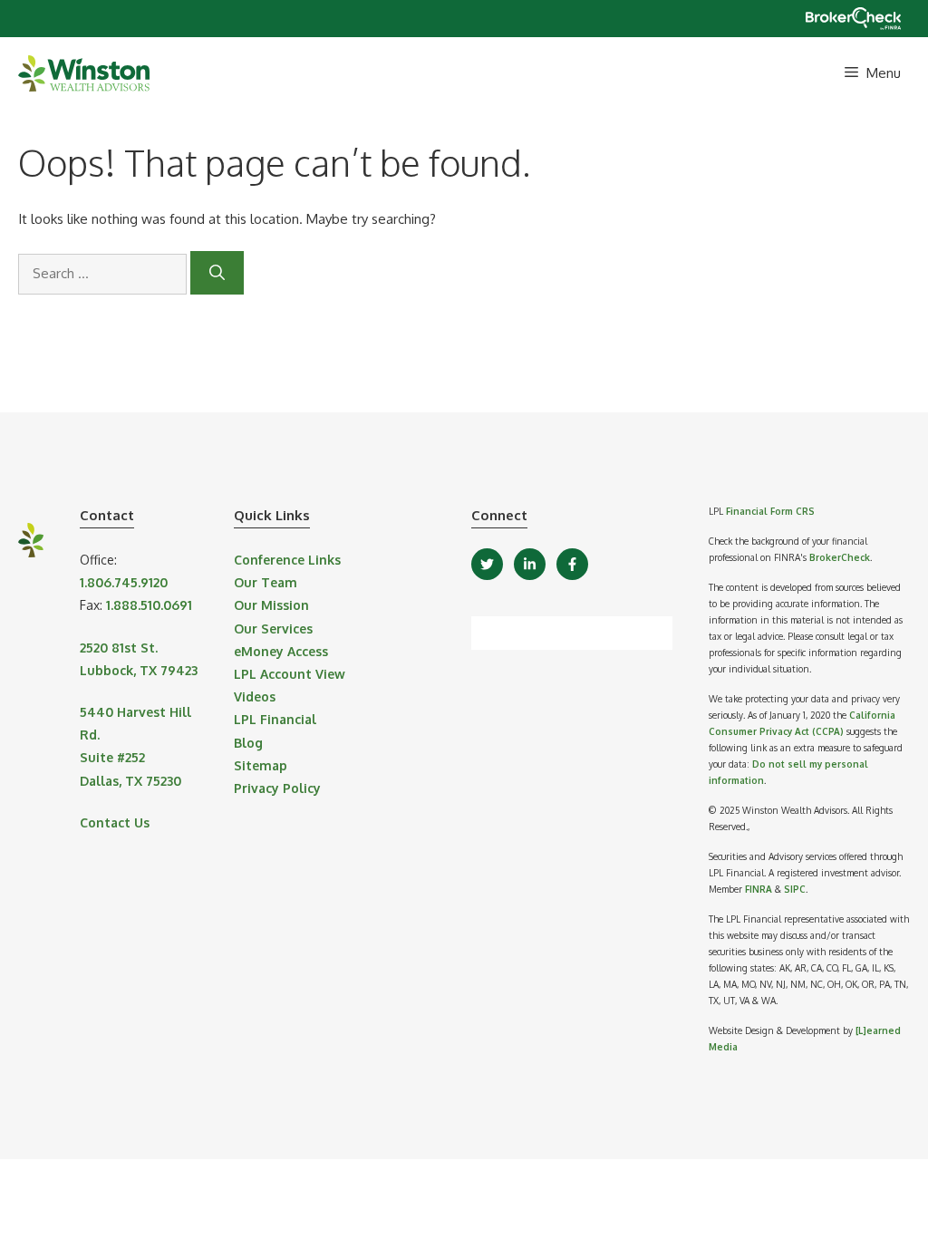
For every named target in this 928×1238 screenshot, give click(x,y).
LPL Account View (289, 674)
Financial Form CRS (770, 511)
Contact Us (115, 822)
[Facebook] (572, 564)
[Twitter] (487, 564)
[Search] (217, 273)
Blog (248, 742)
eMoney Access (281, 651)
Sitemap (260, 765)
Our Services (273, 628)
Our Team (265, 582)
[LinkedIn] (530, 564)
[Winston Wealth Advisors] (84, 73)
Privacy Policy (277, 788)
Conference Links (287, 559)
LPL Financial (275, 719)
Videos (255, 696)
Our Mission (271, 605)
